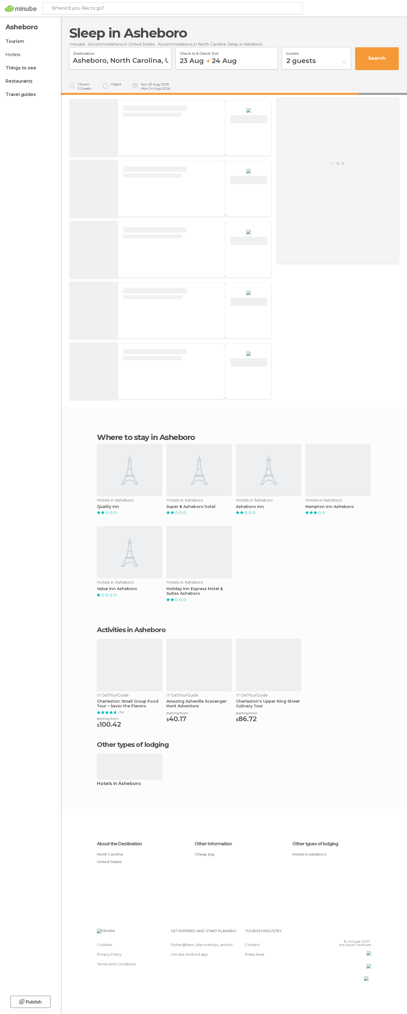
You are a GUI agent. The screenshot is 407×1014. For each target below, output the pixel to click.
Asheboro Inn (250, 506)
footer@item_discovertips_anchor (202, 944)
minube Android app (189, 954)
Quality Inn (108, 506)
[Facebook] (339, 933)
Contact (252, 944)
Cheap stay (205, 854)
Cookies (104, 944)
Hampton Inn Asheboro (329, 506)
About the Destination (119, 843)
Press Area (254, 954)
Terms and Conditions (116, 964)
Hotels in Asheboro (119, 783)
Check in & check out (199, 51)
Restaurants (19, 81)
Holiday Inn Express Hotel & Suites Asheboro (194, 591)
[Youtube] (367, 933)
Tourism (15, 41)
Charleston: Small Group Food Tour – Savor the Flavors (127, 703)
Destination (83, 51)
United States (109, 861)
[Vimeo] (358, 933)
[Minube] (21, 8)
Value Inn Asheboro (117, 588)
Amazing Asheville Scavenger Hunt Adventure (196, 703)
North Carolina (110, 854)
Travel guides (21, 94)
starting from (108, 718)
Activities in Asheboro (131, 630)
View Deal (248, 119)
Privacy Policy (109, 954)
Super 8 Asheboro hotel (190, 506)
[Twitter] (348, 933)
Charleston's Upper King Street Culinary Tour (268, 703)
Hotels (13, 54)
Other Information (213, 843)
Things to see (21, 68)
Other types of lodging (315, 843)
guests (292, 51)
